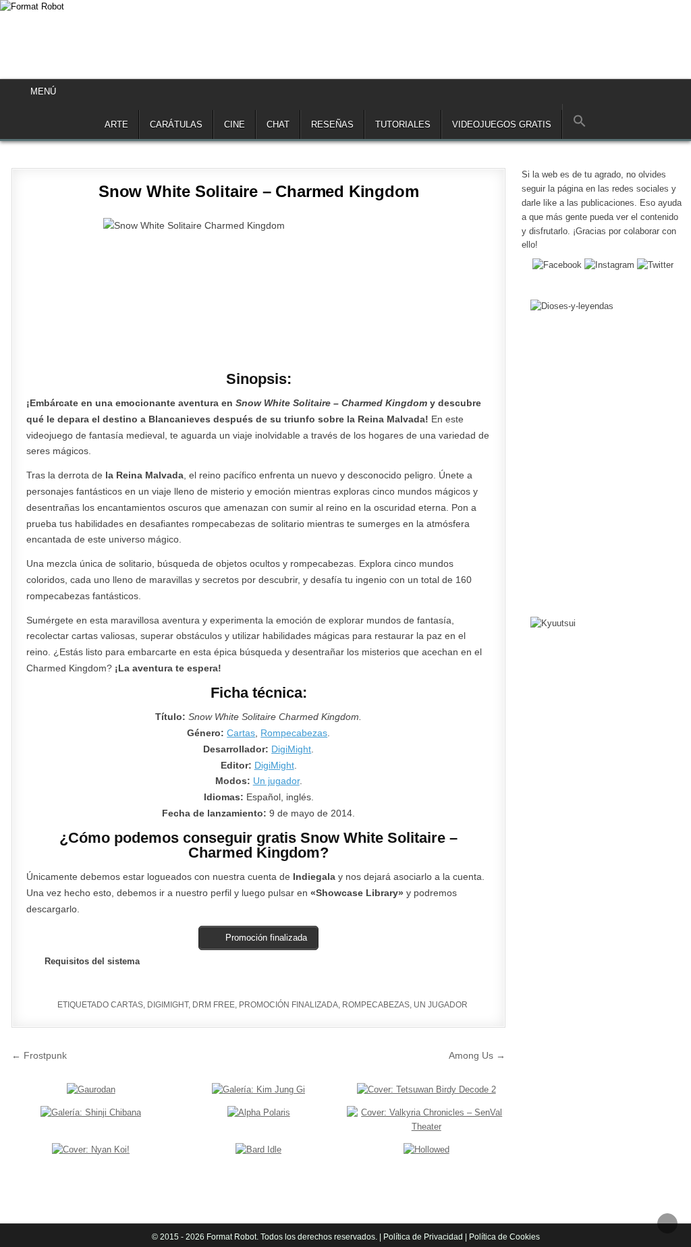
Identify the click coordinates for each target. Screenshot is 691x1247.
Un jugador (276, 780)
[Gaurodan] (91, 1089)
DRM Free (213, 1004)
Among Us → (477, 1055)
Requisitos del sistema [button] (92, 961)
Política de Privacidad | (425, 1237)
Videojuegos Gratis (501, 124)
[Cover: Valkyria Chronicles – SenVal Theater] (426, 1126)
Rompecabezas (293, 732)
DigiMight (291, 749)
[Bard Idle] (258, 1149)
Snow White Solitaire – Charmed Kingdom (258, 191)
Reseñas (332, 124)
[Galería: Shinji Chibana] (90, 1112)
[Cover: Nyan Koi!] (91, 1149)
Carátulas (176, 124)
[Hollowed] (426, 1149)
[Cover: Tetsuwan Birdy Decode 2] (426, 1089)
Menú (43, 91)
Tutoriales (403, 124)
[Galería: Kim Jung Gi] (258, 1089)
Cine (234, 124)
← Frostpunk (39, 1055)
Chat (278, 124)
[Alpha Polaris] (258, 1112)
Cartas (241, 732)
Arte (116, 124)
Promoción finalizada (288, 1004)
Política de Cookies (503, 1237)
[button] (579, 121)
